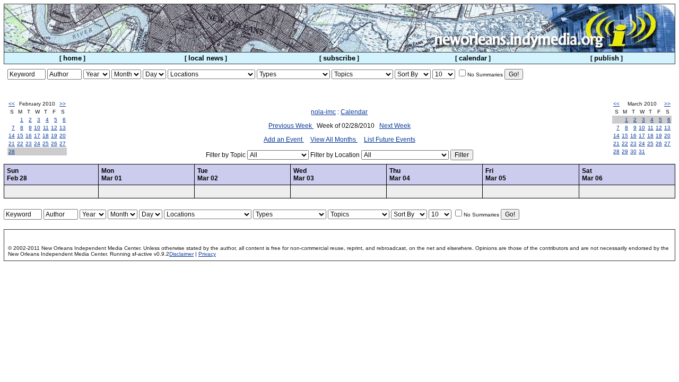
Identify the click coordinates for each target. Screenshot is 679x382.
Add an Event (284, 139)
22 (20, 143)
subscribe (339, 58)
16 (28, 135)
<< (11, 104)
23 (28, 143)
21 (11, 143)
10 (37, 128)
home (72, 58)
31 (642, 151)
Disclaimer (181, 254)
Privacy (207, 254)
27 (62, 143)
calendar (473, 58)
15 (20, 135)
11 (46, 128)
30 (633, 151)
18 (45, 135)
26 (54, 143)
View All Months (334, 139)
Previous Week (291, 125)
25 (45, 143)
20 (62, 135)
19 (54, 135)
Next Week (395, 125)
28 (11, 151)
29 (625, 151)
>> (62, 104)
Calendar (354, 112)
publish (606, 58)
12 (54, 128)
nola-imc (323, 112)
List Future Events (389, 139)
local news (205, 58)
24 (37, 143)
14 (11, 135)
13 (62, 128)
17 (37, 135)
